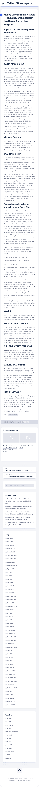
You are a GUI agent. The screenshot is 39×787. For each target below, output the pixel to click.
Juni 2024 (10, 616)
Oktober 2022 (11, 684)
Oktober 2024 (11, 603)
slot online (8, 748)
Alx (29, 780)
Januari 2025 (11, 593)
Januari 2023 (11, 674)
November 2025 (12, 559)
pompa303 (8, 745)
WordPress (19, 780)
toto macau (7, 398)
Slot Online (25, 422)
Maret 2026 (10, 545)
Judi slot (8, 758)
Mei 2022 (10, 691)
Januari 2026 (11, 552)
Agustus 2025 (11, 569)
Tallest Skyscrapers (19, 3)
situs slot (8, 741)
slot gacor (8, 718)
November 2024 (12, 599)
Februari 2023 (11, 671)
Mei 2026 (10, 538)
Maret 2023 (10, 667)
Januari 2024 (11, 633)
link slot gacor (9, 751)
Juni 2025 (10, 575)
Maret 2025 (10, 586)
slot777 (7, 755)
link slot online (13, 414)
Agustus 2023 (11, 650)
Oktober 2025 (11, 562)
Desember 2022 (12, 677)
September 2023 (12, 647)
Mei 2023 (10, 660)
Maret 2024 (10, 626)
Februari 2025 (11, 589)
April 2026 (10, 541)
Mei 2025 (10, 579)
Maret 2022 (10, 698)
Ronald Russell (16, 422)
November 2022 (12, 681)
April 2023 (10, 664)
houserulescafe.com (11, 731)
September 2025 (12, 565)
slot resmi (8, 735)
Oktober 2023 (11, 643)
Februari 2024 (11, 630)
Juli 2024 (9, 613)
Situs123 (8, 722)
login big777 (9, 725)
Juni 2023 (10, 657)
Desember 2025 (12, 555)
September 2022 (12, 688)
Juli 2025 (9, 572)
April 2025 (10, 582)
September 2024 (12, 606)
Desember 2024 (12, 596)
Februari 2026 (11, 548)
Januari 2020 (11, 705)
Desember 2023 (12, 637)
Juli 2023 (9, 654)
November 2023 (12, 640)
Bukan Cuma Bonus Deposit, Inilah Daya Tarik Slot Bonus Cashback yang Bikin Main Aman (18, 501)
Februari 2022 (11, 701)
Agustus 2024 (11, 609)
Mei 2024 (10, 620)
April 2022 (10, 694)
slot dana (8, 728)
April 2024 (10, 623)
